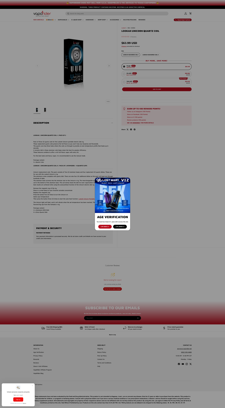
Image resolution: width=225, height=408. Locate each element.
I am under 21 (119, 226)
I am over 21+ (105, 226)
